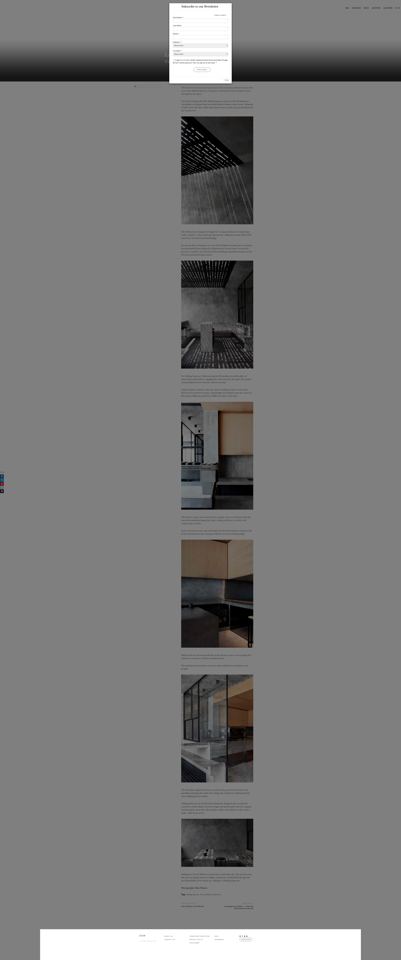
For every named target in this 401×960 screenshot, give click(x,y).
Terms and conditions (200, 936)
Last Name (177, 25)
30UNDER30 (219, 939)
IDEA (216, 936)
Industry (177, 42)
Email (176, 34)
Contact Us (169, 939)
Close (227, 80)
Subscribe (202, 69)
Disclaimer (195, 943)
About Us (168, 936)
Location (177, 51)
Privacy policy (196, 939)
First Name (178, 17)
